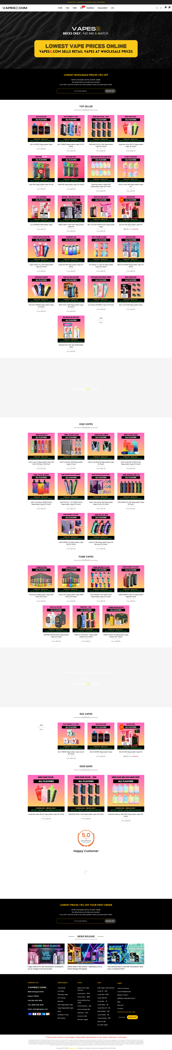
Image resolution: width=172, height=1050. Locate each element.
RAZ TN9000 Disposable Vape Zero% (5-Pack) (71, 753)
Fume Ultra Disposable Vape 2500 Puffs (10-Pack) (71, 596)
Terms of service (123, 988)
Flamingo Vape (63, 995)
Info (112, 8)
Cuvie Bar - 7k (102, 1001)
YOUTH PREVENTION (124, 992)
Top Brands (61, 988)
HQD (67, 8)
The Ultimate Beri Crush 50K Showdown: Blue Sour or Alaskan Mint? (125, 968)
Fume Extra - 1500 (84, 994)
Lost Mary (61, 991)
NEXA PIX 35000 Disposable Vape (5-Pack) (131, 266)
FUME (75, 8)
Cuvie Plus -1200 (103, 995)
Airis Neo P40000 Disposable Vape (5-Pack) (41, 306)
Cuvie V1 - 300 (102, 991)
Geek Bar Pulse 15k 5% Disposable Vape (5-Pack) (131, 145)
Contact (120, 1008)
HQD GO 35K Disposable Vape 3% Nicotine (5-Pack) (101, 543)
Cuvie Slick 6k (102, 998)
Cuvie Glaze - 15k (103, 1015)
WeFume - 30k (83, 1013)
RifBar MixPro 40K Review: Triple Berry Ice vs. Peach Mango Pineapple (85, 968)
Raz (82, 8)
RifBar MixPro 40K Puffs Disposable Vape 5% (71, 226)
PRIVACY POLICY (122, 995)
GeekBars (90, 8)
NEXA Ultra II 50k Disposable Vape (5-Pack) (71, 306)
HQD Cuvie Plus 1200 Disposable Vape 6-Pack (71, 463)
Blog (118, 1002)
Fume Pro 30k (82, 1016)
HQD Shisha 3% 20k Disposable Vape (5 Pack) (131, 503)
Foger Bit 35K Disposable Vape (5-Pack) (71, 266)
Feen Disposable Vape (65, 1005)
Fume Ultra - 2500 (84, 997)
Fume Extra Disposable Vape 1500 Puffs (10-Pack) (41, 596)
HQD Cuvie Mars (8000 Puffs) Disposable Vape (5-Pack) (41, 503)
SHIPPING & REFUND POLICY (126, 998)
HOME (60, 8)
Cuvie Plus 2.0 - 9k (103, 1008)
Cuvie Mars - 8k (102, 1005)
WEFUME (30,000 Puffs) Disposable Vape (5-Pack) (56, 636)
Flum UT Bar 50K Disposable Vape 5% (131, 186)
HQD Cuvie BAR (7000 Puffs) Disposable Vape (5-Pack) (131, 463)
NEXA (59, 1011)
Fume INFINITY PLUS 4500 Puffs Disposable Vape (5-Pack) (101, 596)
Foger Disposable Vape (65, 1008)
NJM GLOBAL (112, 1048)
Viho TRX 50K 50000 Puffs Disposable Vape (100, 226)
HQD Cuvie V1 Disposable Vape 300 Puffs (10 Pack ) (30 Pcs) (41, 463)
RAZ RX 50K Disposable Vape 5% (130, 225)
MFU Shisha (61, 1018)
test (101, 318)
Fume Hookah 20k (84, 1009)
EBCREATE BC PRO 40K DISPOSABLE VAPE (71, 346)
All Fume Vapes (83, 1020)
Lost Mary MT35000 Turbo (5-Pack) (101, 305)
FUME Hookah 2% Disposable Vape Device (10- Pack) (115, 636)
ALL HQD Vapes (102, 1025)
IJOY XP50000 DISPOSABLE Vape (41, 225)
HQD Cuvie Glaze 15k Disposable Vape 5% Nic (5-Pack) (101, 503)
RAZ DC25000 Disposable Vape (41, 144)
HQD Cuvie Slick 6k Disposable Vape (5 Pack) (101, 463)
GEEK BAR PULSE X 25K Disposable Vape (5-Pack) (101, 145)
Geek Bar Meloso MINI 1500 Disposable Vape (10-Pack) (101, 186)
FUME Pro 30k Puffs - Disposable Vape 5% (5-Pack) (86, 636)
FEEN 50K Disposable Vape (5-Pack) (71, 185)
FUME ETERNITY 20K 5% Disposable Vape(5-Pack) (131, 596)
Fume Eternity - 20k (84, 1006)
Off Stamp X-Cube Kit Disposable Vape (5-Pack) (101, 266)
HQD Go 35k (101, 1022)
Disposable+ (103, 8)
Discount (120, 1005)
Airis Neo (60, 1001)
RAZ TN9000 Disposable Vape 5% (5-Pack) (71, 145)
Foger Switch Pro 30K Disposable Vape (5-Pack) (41, 266)
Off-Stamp (61, 998)
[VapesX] (37, 987)
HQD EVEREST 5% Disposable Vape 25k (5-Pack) (71, 543)
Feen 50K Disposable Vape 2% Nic (41, 185)
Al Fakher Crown (63, 1015)
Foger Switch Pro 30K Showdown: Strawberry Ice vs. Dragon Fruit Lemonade (45, 968)
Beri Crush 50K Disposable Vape (130, 305)
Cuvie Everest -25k (103, 1018)
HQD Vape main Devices (105, 988)
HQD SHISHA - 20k (103, 1011)
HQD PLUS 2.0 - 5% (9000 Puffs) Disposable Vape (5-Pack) (71, 503)
